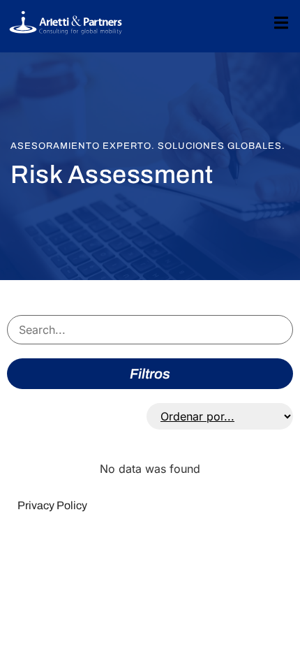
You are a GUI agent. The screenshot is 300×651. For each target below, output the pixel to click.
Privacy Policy (52, 505)
